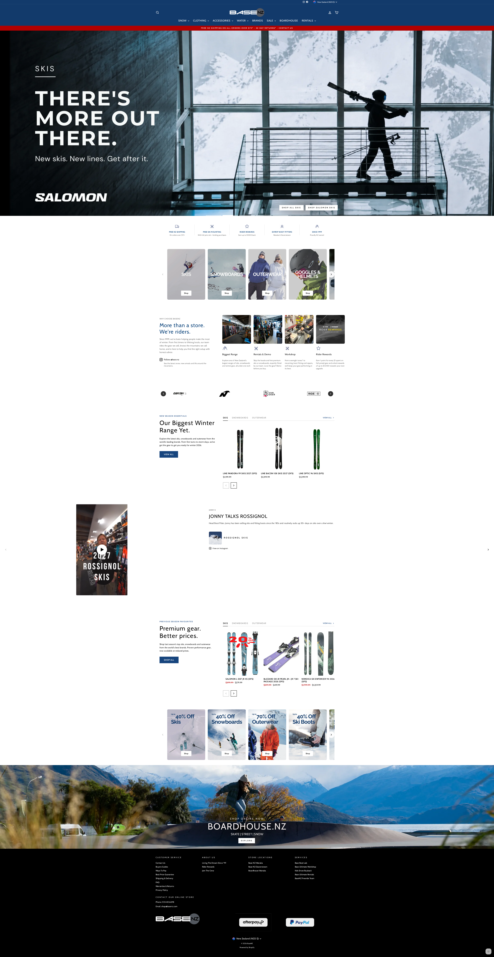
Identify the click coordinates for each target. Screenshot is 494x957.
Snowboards (240, 418)
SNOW (182, 20)
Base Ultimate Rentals (304, 874)
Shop (186, 293)
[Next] (330, 393)
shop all (169, 660)
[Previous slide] (163, 274)
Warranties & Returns (165, 886)
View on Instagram (220, 548)
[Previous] (163, 393)
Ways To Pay (161, 870)
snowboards (240, 623)
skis (225, 623)
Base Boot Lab (301, 863)
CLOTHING (200, 20)
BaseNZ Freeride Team (304, 878)
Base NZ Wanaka (255, 863)
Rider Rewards (208, 867)
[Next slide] (331, 274)
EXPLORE (246, 840)
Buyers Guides (162, 867)
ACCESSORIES (222, 20)
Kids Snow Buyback (303, 870)
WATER (241, 20)
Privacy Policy (162, 890)
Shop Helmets (298, 207)
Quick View (240, 466)
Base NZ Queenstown (257, 867)
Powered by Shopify (247, 947)
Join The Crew (208, 870)
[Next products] (234, 485)
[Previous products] (226, 485)
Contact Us (160, 863)
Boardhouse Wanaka (257, 870)
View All (169, 454)
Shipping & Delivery (164, 878)
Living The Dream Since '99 (214, 863)
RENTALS (308, 20)
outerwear (259, 418)
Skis (225, 418)
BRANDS (257, 20)
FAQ (157, 882)
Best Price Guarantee (165, 874)
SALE (270, 20)
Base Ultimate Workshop (305, 867)
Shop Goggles (325, 207)
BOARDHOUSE (289, 20)
